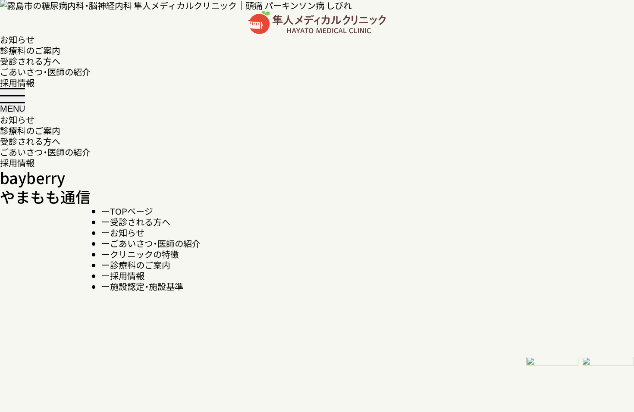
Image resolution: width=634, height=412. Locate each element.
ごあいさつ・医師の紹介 (45, 72)
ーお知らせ (122, 232)
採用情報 (17, 82)
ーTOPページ (127, 211)
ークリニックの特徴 (140, 254)
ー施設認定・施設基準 (142, 286)
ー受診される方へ (135, 221)
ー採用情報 (122, 275)
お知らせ (17, 39)
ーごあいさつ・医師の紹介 (151, 243)
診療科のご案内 (30, 50)
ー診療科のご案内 (135, 265)
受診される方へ (30, 61)
